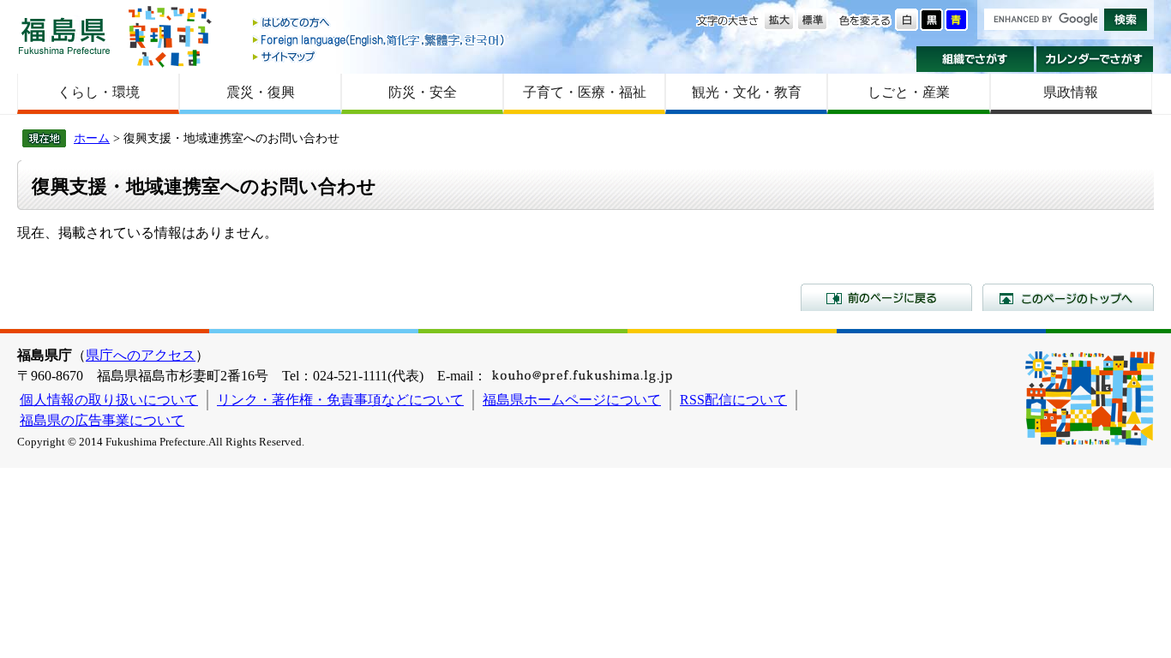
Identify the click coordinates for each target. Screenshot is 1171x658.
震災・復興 (260, 92)
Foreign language (379, 40)
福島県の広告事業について (102, 420)
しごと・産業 (909, 92)
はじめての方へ (379, 23)
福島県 (64, 35)
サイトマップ (379, 56)
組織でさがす (975, 59)
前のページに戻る (886, 297)
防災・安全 (422, 92)
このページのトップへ (1068, 297)
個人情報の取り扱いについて (109, 399)
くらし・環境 (98, 92)
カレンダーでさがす (1095, 59)
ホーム (92, 138)
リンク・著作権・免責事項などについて (340, 399)
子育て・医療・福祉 (584, 92)
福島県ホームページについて (572, 399)
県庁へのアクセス (140, 355)
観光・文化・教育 (747, 92)
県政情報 (1070, 92)
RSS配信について (733, 399)
